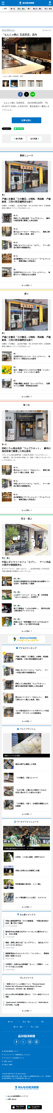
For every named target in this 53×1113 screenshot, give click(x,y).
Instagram (29, 1041)
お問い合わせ (8, 1061)
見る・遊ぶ (21, 9)
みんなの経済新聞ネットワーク (26, 1088)
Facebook (16, 1041)
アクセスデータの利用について (14, 1058)
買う (29, 9)
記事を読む (26, 120)
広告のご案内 (8, 1064)
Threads (36, 1041)
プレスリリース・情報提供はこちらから (17, 1054)
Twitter (23, 1041)
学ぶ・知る (48, 9)
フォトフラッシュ (8, 30)
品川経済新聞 (26, 3)
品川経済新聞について (11, 1051)
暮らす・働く (37, 9)
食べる (13, 9)
